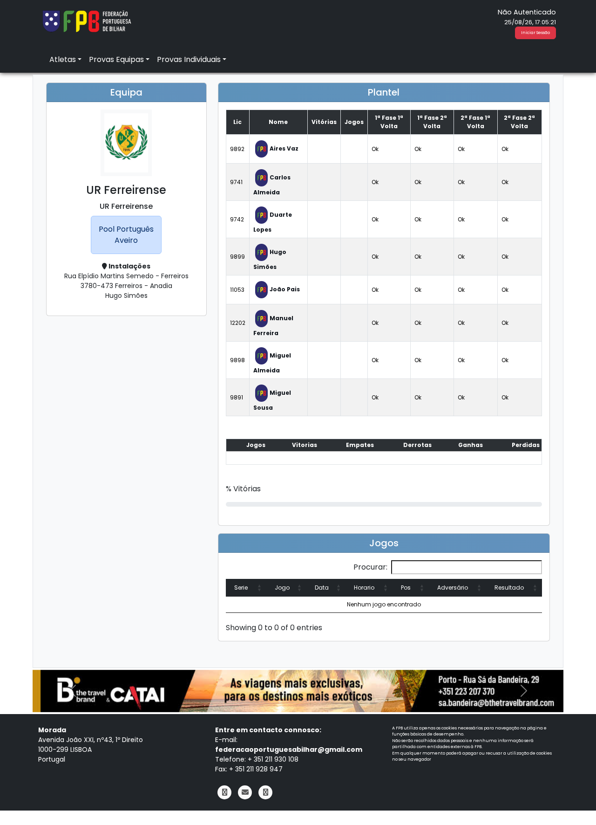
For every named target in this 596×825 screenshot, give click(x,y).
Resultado (509, 587)
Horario (364, 587)
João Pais (285, 289)
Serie (241, 587)
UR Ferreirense (126, 206)
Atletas (62, 59)
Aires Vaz (284, 148)
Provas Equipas (116, 59)
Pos (406, 587)
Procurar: (370, 567)
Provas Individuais (189, 59)
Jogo (282, 587)
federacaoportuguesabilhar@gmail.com (288, 749)
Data (322, 587)
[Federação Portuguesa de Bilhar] (86, 20)
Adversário (452, 587)
